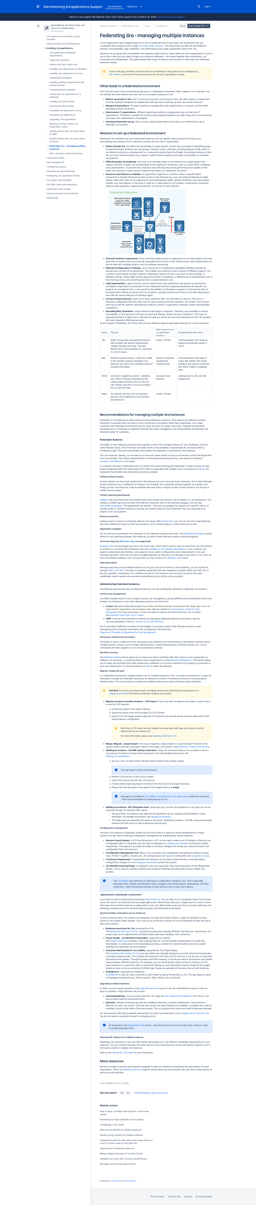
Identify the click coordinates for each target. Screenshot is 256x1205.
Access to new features (111, 461)
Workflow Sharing (112, 657)
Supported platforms (59, 60)
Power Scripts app (119, 941)
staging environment (119, 693)
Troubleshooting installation (62, 89)
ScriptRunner (112, 974)
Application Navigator (194, 533)
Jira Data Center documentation (62, 184)
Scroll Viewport (130, 1181)
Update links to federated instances (117, 1148)
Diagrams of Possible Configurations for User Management (128, 632)
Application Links (136, 1025)
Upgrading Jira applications (62, 119)
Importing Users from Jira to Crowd (127, 615)
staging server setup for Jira (195, 1013)
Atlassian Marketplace (180, 660)
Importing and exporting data (61, 171)
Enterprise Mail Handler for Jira (125, 953)
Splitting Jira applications (118, 756)
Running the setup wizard (61, 106)
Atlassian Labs (127, 541)
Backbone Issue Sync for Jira (124, 931)
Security (188, 1196)
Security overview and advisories (62, 193)
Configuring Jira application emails (63, 175)
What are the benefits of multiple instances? (121, 1130)
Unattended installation (60, 77)
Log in (207, 6)
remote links (167, 521)
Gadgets (104, 499)
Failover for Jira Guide (122, 1052)
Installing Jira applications (60, 48)
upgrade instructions (150, 988)
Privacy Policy (157, 1196)
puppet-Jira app (201, 855)
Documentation (115, 6)
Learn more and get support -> (172, 17)
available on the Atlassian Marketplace (167, 549)
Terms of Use (174, 1196)
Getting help (52, 198)
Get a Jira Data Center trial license (65, 153)
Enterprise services (132, 1069)
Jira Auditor (123, 881)
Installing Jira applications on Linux (66, 73)
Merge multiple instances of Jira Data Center (121, 1153)
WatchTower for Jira (154, 899)
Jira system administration (59, 180)
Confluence (115, 1181)
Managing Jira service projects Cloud (117, 1164)
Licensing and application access (65, 110)
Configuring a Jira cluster (112, 1124)
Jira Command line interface (178, 996)
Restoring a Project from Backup (193, 746)
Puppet (168, 855)
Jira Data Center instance (151, 45)
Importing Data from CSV (164, 736)
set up (202, 469)
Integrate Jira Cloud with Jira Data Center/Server (123, 1158)
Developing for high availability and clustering (122, 1119)
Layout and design (55, 158)
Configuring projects (56, 166)
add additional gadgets (111, 505)
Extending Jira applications (62, 115)
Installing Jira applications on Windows (67, 69)
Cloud (183, 26)
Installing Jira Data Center (61, 101)
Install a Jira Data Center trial (63, 64)
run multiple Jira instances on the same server (166, 796)
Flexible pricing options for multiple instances (121, 1135)
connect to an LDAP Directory (149, 621)
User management (55, 162)
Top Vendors (115, 74)
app (148, 666)
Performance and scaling (58, 189)
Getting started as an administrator (63, 43)
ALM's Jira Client (115, 570)
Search (199, 6)
